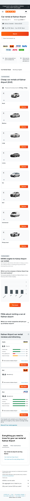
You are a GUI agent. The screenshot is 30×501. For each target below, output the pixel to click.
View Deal (24, 107)
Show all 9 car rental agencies (9, 425)
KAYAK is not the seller (8, 480)
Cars (12, 494)
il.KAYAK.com (6, 494)
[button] (28, 7)
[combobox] (6, 20)
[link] (15, 305)
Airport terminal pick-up (9, 38)
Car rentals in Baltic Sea (9, 496)
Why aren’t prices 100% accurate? (11, 486)
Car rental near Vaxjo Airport (11, 457)
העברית (18, 7)
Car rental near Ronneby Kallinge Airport (14, 459)
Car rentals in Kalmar (20, 496)
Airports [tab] (5, 445)
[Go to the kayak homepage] (10, 12)
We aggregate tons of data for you (12, 483)
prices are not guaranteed (8, 475)
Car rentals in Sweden (20, 494)
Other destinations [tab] (15, 445)
